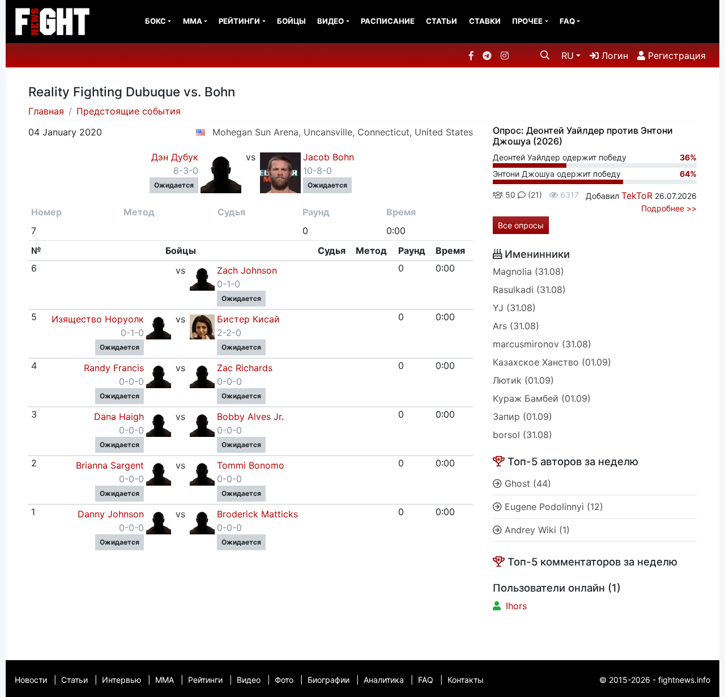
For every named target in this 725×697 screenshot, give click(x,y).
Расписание (388, 21)
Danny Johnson (111, 514)
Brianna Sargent (110, 465)
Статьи (441, 21)
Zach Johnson (247, 270)
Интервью (121, 680)
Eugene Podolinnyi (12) (552, 506)
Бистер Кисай (248, 319)
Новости (31, 680)
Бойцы (291, 21)
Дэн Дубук (174, 157)
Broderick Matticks (257, 514)
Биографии (328, 680)
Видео (330, 21)
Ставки (485, 21)
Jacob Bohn (328, 157)
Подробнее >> (669, 208)
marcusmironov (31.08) (542, 344)
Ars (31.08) (516, 326)
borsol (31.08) (522, 434)
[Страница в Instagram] (504, 55)
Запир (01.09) (522, 416)
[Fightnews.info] (52, 22)
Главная (46, 111)
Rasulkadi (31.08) (529, 289)
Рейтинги (239, 21)
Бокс (155, 21)
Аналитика (384, 680)
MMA (192, 21)
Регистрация (675, 55)
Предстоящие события (128, 111)
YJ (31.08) (514, 307)
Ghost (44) (526, 483)
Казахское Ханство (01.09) (552, 362)
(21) (534, 194)
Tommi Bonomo (250, 465)
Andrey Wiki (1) (536, 530)
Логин (613, 55)
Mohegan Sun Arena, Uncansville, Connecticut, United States (342, 132)
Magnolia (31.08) (528, 271)
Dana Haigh (119, 416)
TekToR (636, 195)
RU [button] (567, 55)
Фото (284, 680)
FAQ (567, 21)
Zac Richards (244, 367)
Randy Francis (114, 367)
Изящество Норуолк (98, 319)
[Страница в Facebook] (471, 55)
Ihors (516, 605)
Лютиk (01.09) (523, 380)
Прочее (527, 21)
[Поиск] (545, 55)
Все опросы (521, 225)
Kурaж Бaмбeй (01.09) (542, 398)
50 (509, 194)
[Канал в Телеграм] (487, 55)
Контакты (465, 680)
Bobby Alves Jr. (250, 416)
